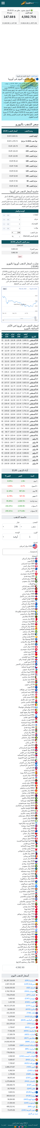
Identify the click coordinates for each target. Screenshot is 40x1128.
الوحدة (17, 532)
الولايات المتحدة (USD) (27, 1056)
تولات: (36, 228)
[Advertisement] (20, 51)
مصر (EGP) (31, 1085)
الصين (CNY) (30, 1078)
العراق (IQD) (30, 988)
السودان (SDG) (30, 991)
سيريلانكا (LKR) (29, 984)
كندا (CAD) (31, 1070)
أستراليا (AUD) (30, 1016)
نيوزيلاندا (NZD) (30, 1063)
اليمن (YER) (31, 1067)
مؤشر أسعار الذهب (17, 1123)
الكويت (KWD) (30, 1002)
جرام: (36, 219)
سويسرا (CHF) (30, 998)
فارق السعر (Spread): (30, 236)
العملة (35, 543)
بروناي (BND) (30, 1060)
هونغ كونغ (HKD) (29, 1099)
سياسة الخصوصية (13, 1125)
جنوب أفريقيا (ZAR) (28, 1110)
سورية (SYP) (30, 1006)
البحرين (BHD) (30, 1027)
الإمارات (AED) (30, 1034)
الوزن (35, 532)
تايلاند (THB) (31, 1013)
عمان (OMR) (30, 1074)
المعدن (35, 522)
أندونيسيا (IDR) (30, 980)
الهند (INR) (31, 1106)
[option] (20, 558)
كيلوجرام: (34, 223)
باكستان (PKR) (30, 1081)
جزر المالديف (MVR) (28, 1020)
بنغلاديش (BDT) (29, 1038)
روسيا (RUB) (30, 1096)
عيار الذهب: (34, 232)
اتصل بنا (4, 1125)
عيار (18, 522)
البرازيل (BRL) (30, 1049)
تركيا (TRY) (31, 1024)
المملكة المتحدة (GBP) (27, 1045)
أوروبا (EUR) (30, 1092)
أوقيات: (35, 214)
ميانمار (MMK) (30, 1042)
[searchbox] (20, 552)
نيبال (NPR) (31, 1052)
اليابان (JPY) (30, 995)
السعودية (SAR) (29, 1103)
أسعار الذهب (23, 1125)
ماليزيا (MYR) (30, 1009)
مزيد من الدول (33, 1114)
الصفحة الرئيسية (33, 1125)
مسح (20, 256)
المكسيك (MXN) (29, 1031)
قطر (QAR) (31, 1088)
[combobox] (20, 753)
